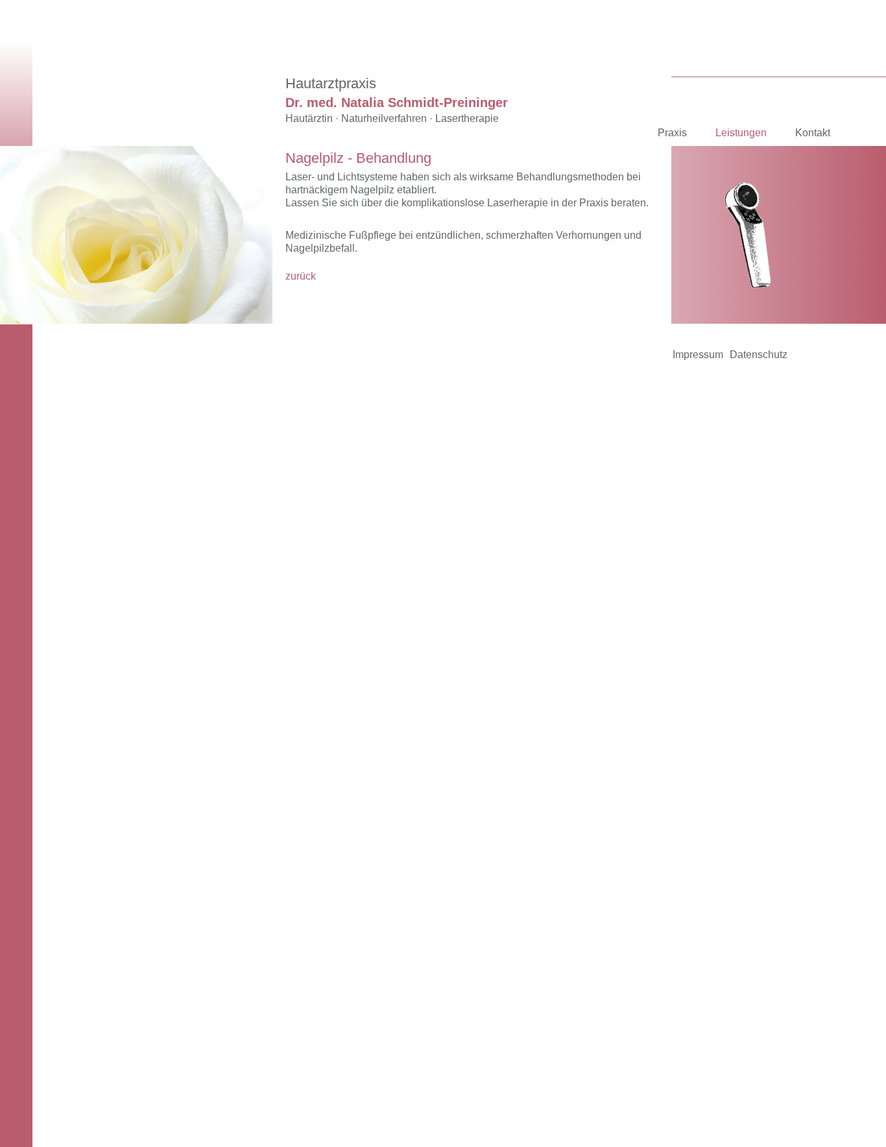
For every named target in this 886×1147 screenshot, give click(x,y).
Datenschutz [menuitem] (758, 354)
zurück (300, 276)
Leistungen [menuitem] (741, 132)
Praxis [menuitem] (672, 132)
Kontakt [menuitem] (812, 132)
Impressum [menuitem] (698, 354)
